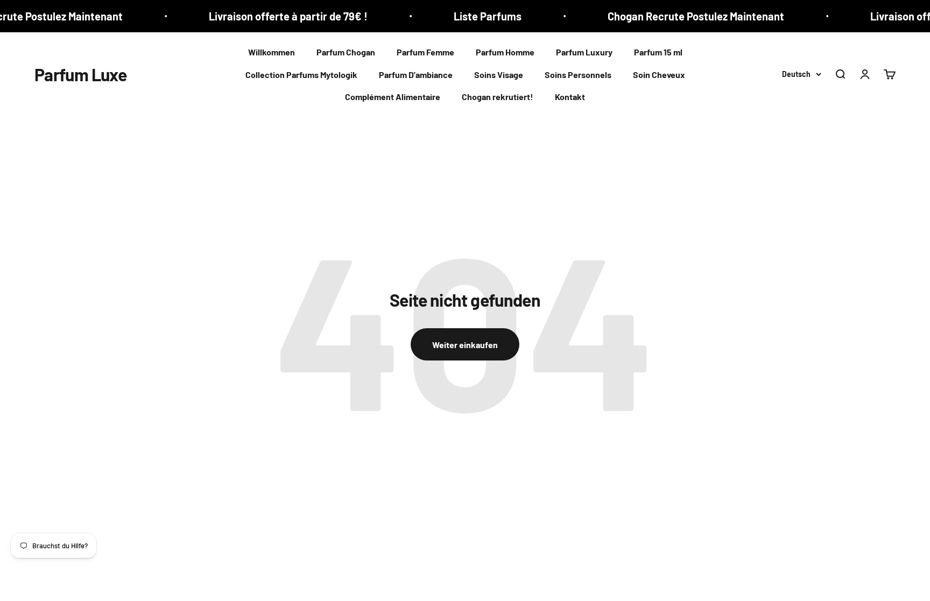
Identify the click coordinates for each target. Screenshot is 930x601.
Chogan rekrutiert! (497, 96)
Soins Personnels (578, 74)
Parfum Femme (425, 52)
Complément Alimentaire (392, 96)
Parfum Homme (505, 52)
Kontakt (570, 96)
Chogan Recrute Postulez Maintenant (684, 16)
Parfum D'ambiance (416, 74)
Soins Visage (498, 74)
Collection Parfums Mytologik (301, 74)
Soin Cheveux (659, 74)
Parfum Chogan (345, 52)
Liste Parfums (476, 16)
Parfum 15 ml (658, 52)
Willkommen (271, 52)
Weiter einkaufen (465, 345)
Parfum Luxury (584, 52)
